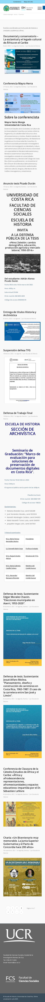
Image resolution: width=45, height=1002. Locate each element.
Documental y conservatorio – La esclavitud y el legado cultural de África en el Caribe (22, 39)
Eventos (21, 46)
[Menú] (38, 8)
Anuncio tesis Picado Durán (19, 183)
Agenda (16, 46)
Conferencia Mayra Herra (18, 83)
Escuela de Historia (34, 46)
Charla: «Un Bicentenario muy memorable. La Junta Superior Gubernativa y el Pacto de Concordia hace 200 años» (21, 842)
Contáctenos (17, 2)
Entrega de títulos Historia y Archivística (19, 313)
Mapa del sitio (28, 2)
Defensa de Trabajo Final (17, 413)
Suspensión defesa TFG (16, 350)
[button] (44, 8)
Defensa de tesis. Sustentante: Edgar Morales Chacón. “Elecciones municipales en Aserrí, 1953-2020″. (21, 598)
